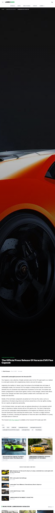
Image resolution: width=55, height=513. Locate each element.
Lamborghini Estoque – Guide (17, 491)
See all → (50, 506)
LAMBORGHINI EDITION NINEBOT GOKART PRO (21, 497)
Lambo (9, 2)
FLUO (8, 427)
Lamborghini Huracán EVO (35, 427)
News (19, 5)
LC (32, 429)
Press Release (39, 429)
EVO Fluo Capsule (14, 420)
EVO (3, 427)
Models (12, 5)
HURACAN (14, 427)
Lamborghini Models (11, 9)
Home (3, 9)
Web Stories (26, 5)
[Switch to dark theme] (52, 2)
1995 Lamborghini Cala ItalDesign (18, 478)
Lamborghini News (26, 429)
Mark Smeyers (6, 371)
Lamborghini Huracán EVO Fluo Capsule (11, 429)
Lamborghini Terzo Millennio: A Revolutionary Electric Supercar (26, 484)
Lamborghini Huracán (23, 427)
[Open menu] (3, 2)
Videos (35, 5)
